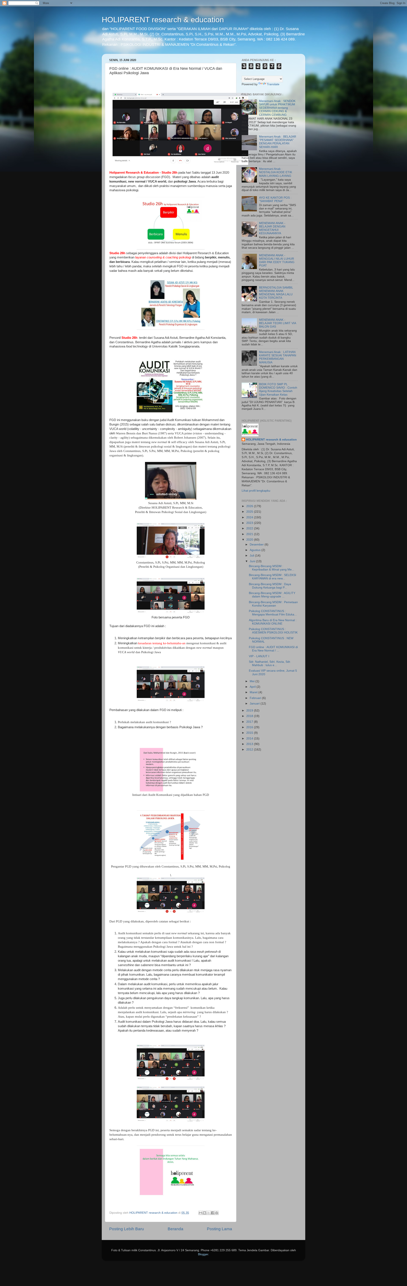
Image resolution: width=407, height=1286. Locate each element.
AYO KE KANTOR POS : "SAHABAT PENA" (275, 199)
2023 (250, 522)
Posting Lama (219, 1229)
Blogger (203, 1254)
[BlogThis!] (204, 1213)
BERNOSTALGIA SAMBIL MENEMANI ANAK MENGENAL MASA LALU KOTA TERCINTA (276, 293)
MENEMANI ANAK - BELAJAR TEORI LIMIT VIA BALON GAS (277, 323)
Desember (257, 544)
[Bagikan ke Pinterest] (217, 1213)
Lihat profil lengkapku (256, 490)
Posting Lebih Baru (126, 1229)
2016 (250, 727)
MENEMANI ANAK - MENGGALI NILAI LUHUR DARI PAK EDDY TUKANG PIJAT (276, 260)
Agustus (255, 550)
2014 (250, 738)
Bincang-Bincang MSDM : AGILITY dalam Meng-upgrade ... (272, 594)
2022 (250, 528)
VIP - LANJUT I (259, 656)
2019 (250, 710)
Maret (254, 692)
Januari (255, 703)
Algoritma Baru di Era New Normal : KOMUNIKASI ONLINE (273, 622)
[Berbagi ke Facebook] (212, 1213)
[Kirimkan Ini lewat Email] (200, 1213)
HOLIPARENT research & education (163, 19)
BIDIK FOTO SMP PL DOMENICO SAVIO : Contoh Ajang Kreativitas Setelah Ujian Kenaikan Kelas (278, 389)
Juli (252, 555)
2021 (250, 534)
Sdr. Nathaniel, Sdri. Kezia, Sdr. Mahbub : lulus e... (270, 663)
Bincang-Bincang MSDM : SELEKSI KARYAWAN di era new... (272, 576)
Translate (273, 84)
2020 (250, 539)
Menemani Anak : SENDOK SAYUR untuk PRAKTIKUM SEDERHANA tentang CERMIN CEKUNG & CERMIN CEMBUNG (277, 107)
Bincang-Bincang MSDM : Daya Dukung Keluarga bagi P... (270, 586)
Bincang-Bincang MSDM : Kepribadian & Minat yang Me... (271, 568)
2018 (250, 716)
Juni (253, 561)
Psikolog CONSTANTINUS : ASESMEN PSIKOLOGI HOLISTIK (273, 631)
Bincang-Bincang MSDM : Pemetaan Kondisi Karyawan (273, 604)
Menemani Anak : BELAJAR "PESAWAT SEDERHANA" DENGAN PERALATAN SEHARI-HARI (277, 142)
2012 (250, 749)
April (253, 686)
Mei (252, 681)
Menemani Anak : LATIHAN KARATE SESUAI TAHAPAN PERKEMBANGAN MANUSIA (277, 357)
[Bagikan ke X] (208, 1213)
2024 (250, 517)
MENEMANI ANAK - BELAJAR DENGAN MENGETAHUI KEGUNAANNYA (272, 228)
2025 (250, 511)
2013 (250, 744)
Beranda (175, 1229)
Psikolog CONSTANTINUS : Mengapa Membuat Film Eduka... (273, 613)
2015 (250, 732)
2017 (250, 721)
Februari (256, 698)
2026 (250, 506)
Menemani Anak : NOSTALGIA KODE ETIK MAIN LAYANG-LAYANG (275, 172)
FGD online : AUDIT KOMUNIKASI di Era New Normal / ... (273, 649)
